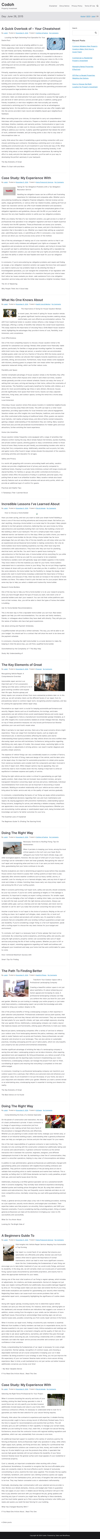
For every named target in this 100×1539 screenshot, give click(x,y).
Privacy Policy (77, 6)
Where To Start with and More (13, 167)
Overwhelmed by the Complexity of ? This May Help (21, 649)
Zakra (57, 1535)
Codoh (8, 4)
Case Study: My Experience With (26, 178)
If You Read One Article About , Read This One (19, 1374)
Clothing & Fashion (42, 33)
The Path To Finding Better (22, 971)
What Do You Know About (11, 1219)
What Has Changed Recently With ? (15, 1507)
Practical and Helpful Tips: (11, 488)
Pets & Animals (41, 508)
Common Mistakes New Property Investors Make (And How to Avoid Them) (84, 49)
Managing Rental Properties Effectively (82, 68)
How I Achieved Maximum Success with (17, 955)
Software (39, 1110)
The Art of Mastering (9, 284)
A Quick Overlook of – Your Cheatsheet (31, 29)
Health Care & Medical (43, 304)
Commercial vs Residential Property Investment (82, 59)
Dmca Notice (64, 6)
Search (74, 28)
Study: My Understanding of (12, 653)
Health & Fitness (41, 975)
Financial (39, 669)
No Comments (53, 33)
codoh (6, 33)
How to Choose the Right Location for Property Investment (85, 85)
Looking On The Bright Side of (13, 1224)
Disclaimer (53, 6)
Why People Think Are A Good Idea (15, 289)
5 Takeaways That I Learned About (15, 493)
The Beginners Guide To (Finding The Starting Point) (21, 821)
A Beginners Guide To (18, 1235)
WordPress (66, 1535)
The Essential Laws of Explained (14, 817)
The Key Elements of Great (12, 162)
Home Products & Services (44, 182)
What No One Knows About (22, 300)
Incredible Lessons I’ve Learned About (31, 504)
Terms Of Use (90, 6)
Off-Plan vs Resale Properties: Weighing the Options (83, 76)
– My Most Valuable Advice (12, 1369)
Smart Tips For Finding (10, 959)
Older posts (7, 1522)
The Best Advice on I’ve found (13, 1095)
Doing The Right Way (17, 833)
